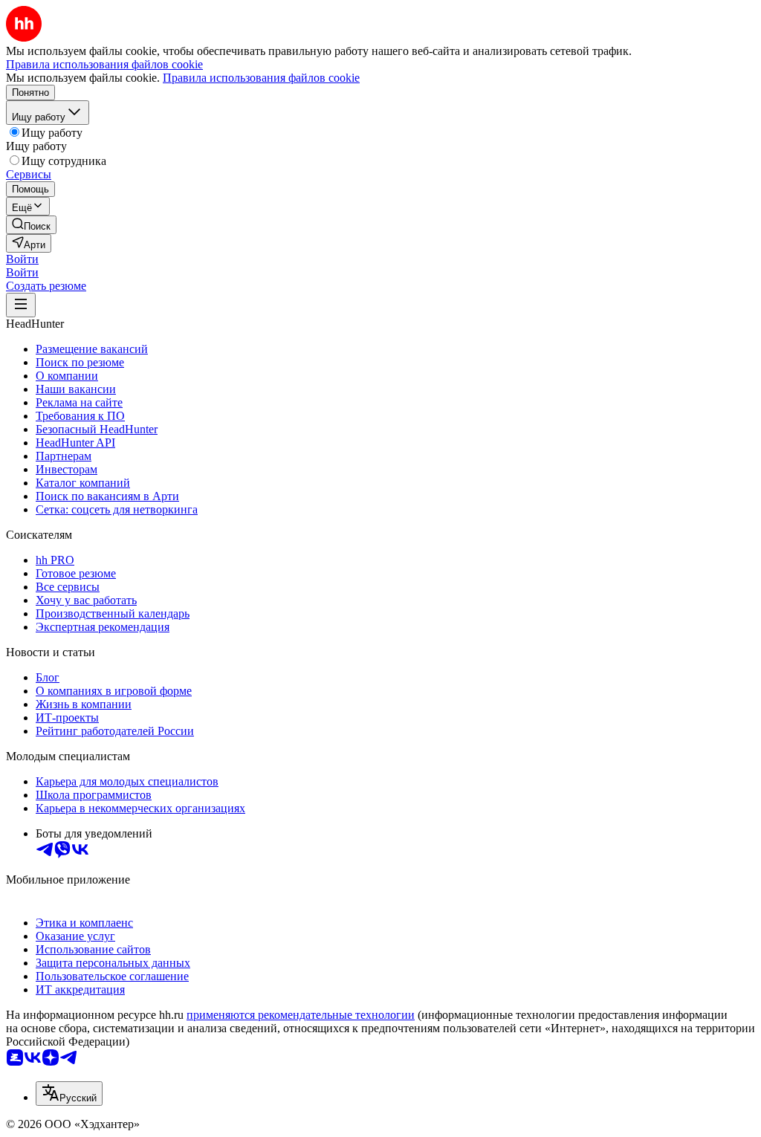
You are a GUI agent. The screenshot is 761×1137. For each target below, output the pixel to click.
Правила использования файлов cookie (261, 77)
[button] (22, 259)
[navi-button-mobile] (21, 305)
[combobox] (69, 1093)
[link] (31, 225)
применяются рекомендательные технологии (301, 1014)
